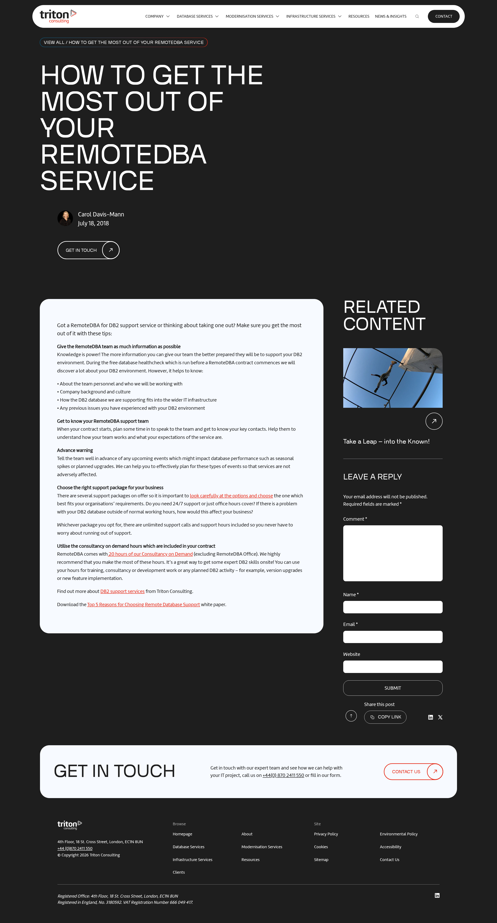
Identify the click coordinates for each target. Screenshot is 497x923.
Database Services (195, 16)
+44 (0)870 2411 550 (74, 848)
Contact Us (389, 859)
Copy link (389, 717)
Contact (443, 16)
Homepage (182, 834)
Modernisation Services (249, 16)
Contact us (406, 772)
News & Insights (391, 16)
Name (351, 594)
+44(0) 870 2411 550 (283, 775)
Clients (179, 872)
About (247, 834)
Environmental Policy (399, 834)
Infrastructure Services (310, 16)
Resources (358, 16)
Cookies (321, 847)
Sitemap (321, 859)
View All (54, 42)
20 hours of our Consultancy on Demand (150, 554)
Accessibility (390, 847)
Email (350, 624)
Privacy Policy (326, 834)
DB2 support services (122, 591)
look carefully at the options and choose (231, 495)
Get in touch (81, 250)
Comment (355, 519)
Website (351, 654)
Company (154, 16)
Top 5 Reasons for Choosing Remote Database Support (143, 604)
